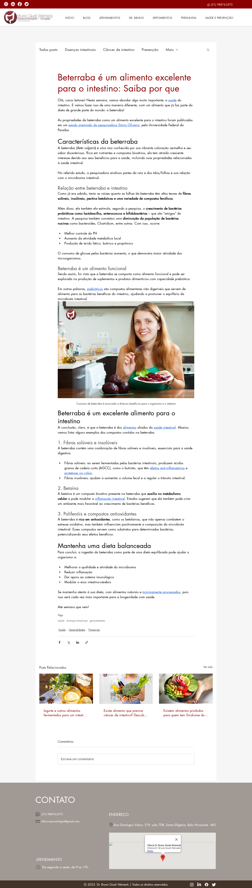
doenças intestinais (77, 620)
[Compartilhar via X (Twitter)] (68, 642)
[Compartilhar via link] (86, 642)
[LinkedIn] (13, 4)
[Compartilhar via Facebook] (59, 642)
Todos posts (48, 49)
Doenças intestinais (80, 49)
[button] (208, 49)
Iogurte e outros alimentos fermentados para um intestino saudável (65, 712)
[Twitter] (27, 4)
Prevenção (150, 49)
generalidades (97, 620)
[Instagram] (6, 4)
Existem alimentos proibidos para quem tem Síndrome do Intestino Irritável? (184, 712)
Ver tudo (208, 667)
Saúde (61, 630)
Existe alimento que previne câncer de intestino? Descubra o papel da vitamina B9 (125, 712)
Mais (170, 49)
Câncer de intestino (118, 49)
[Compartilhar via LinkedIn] (77, 642)
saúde (61, 620)
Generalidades (77, 630)
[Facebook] (20, 4)
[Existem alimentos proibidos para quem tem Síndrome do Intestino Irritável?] (186, 689)
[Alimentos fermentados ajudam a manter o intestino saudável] (66, 689)
